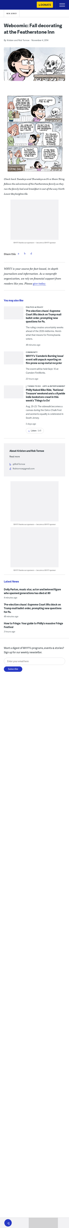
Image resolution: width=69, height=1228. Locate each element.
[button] (8, 1223)
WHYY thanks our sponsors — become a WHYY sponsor (34, 242)
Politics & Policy (34, 307)
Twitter (25, 253)
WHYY (12, 5)
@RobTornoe (19, 464)
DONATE (46, 5)
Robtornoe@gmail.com (23, 468)
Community (32, 352)
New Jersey (11, 13)
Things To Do (34, 386)
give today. (39, 283)
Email (31, 253)
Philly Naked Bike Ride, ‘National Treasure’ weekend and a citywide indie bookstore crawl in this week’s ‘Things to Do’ (45, 395)
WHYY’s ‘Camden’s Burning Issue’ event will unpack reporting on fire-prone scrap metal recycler (45, 359)
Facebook (18, 253)
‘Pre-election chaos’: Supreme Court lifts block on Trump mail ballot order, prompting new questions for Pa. (43, 316)
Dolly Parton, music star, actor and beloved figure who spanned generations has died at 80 (32, 591)
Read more (14, 456)
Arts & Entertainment (54, 386)
